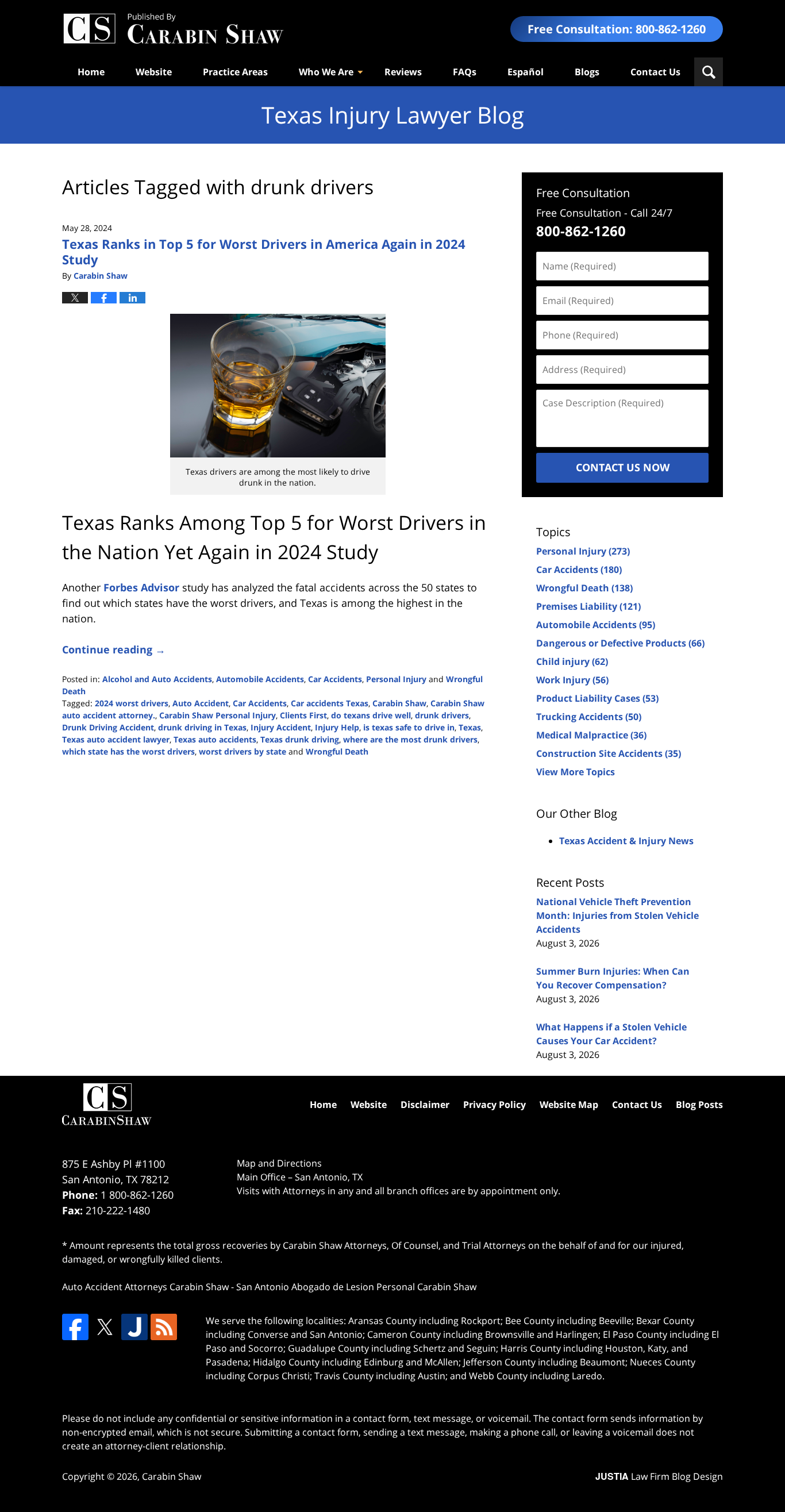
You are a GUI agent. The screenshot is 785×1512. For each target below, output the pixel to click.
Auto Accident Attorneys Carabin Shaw (145, 1286)
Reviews (403, 72)
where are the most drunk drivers (410, 739)
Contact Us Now (622, 467)
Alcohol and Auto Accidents (157, 679)
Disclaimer (425, 1104)
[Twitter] (104, 1327)
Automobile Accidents (260, 679)
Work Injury (572, 680)
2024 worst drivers (131, 703)
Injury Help (337, 727)
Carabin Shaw (399, 703)
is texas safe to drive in (409, 727)
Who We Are (326, 72)
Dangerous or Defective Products (620, 643)
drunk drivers (442, 715)
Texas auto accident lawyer (116, 739)
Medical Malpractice (591, 735)
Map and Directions (279, 1163)
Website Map (569, 1104)
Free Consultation (583, 193)
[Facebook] (75, 1327)
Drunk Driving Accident (108, 727)
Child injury (572, 661)
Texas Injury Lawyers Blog (173, 29)
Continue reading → (114, 649)
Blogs (587, 72)
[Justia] (134, 1327)
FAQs (464, 72)
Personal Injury (396, 679)
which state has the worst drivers (128, 751)
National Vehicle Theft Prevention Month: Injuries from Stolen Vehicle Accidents (617, 915)
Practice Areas (235, 72)
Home (91, 72)
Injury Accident (281, 727)
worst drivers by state (242, 751)
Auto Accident (200, 703)
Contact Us (655, 72)
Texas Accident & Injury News (626, 840)
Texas (470, 727)
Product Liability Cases (597, 698)
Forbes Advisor (141, 587)
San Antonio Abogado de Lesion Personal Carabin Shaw (356, 1286)
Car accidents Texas (329, 703)
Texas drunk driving (299, 739)
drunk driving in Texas (202, 727)
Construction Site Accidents (608, 753)
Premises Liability (588, 606)
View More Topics (575, 771)
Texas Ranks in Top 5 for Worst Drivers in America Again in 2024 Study (263, 251)
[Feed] (164, 1327)
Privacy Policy (494, 1104)
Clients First (303, 715)
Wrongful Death (337, 751)
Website (154, 72)
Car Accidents (335, 679)
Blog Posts (699, 1104)
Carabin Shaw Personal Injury (217, 715)
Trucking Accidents (588, 716)
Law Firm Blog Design (659, 1476)
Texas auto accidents (215, 739)
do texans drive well (371, 715)
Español (525, 72)
